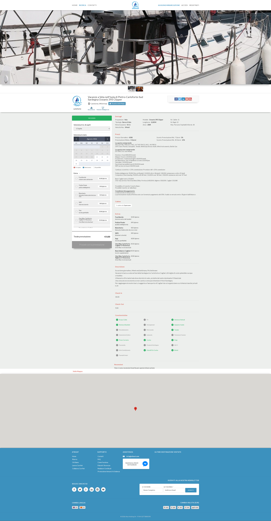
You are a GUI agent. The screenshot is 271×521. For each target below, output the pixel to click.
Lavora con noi (77, 465)
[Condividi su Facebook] (176, 99)
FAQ (99, 459)
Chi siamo (75, 462)
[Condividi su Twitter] (179, 99)
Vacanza (91, 118)
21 (97, 157)
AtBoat (135, 5)
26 (86, 160)
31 (76, 163)
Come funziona (103, 462)
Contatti (100, 456)
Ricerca (74, 459)
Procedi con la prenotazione (91, 244)
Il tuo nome (146, 487)
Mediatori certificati (104, 468)
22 (102, 157)
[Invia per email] (187, 99)
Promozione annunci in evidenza (109, 471)
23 (107, 157)
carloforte (77, 109)
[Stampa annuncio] (190, 99)
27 (92, 160)
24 (76, 160)
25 (81, 160)
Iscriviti (191, 490)
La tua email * (168, 487)
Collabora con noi (78, 468)
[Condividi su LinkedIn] (183, 99)
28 (97, 160)
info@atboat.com (132, 456)
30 (107, 160)
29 (102, 160)
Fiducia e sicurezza (104, 465)
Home (74, 456)
